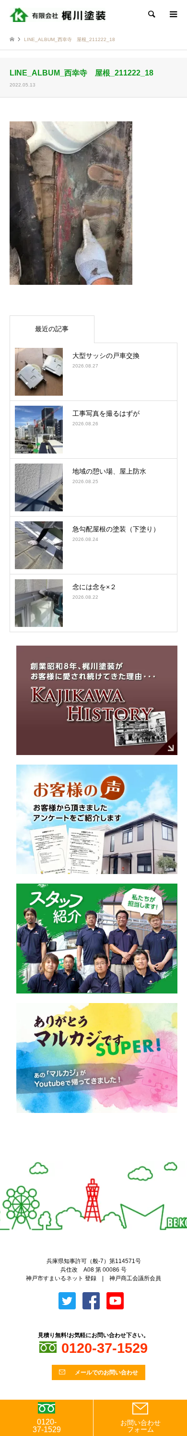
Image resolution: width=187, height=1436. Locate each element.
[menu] (172, 14)
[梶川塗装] (57, 14)
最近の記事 (52, 329)
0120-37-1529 (47, 1426)
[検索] (151, 14)
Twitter (85, 1157)
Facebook (101, 1157)
